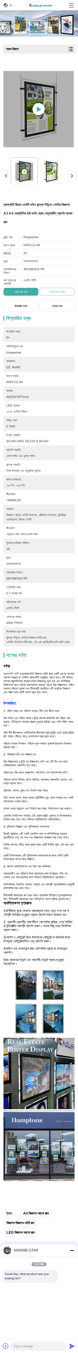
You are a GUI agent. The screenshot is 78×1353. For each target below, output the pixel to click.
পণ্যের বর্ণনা (57, 306)
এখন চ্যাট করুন (57, 291)
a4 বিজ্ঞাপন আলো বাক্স (36, 1213)
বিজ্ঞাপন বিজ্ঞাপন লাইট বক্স (20, 1223)
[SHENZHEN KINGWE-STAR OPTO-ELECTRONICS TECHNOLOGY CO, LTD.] (40, 5)
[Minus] (72, 1250)
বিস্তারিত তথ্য (21, 306)
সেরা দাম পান (21, 291)
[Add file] (6, 1346)
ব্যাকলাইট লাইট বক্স (13, 673)
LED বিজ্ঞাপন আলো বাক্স (20, 1232)
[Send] (71, 1346)
